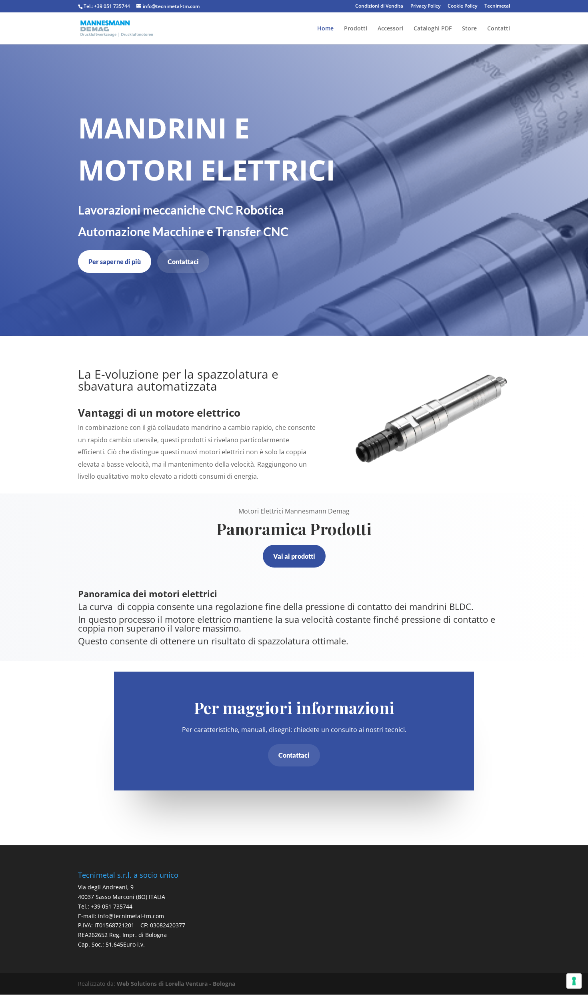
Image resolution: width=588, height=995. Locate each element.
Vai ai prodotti (294, 556)
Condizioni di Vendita (379, 6)
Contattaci (183, 261)
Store (469, 29)
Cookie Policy (462, 6)
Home (325, 29)
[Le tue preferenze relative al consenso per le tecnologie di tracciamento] (574, 981)
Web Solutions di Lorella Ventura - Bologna (176, 983)
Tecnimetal (497, 6)
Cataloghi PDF (433, 29)
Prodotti (355, 29)
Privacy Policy (425, 6)
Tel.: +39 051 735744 (107, 6)
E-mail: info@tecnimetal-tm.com (121, 916)
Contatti (498, 29)
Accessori (390, 29)
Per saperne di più (114, 261)
